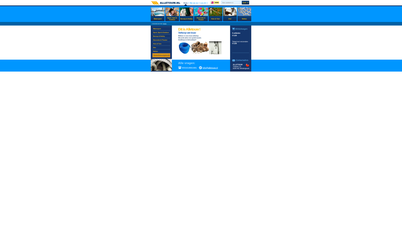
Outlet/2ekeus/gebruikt (161, 55)
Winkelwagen (241, 29)
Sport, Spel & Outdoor (172, 19)
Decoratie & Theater (201, 19)
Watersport (158, 19)
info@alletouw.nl (210, 68)
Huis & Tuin (215, 19)
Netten (244, 19)
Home (164, 23)
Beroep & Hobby (186, 19)
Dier (229, 19)
